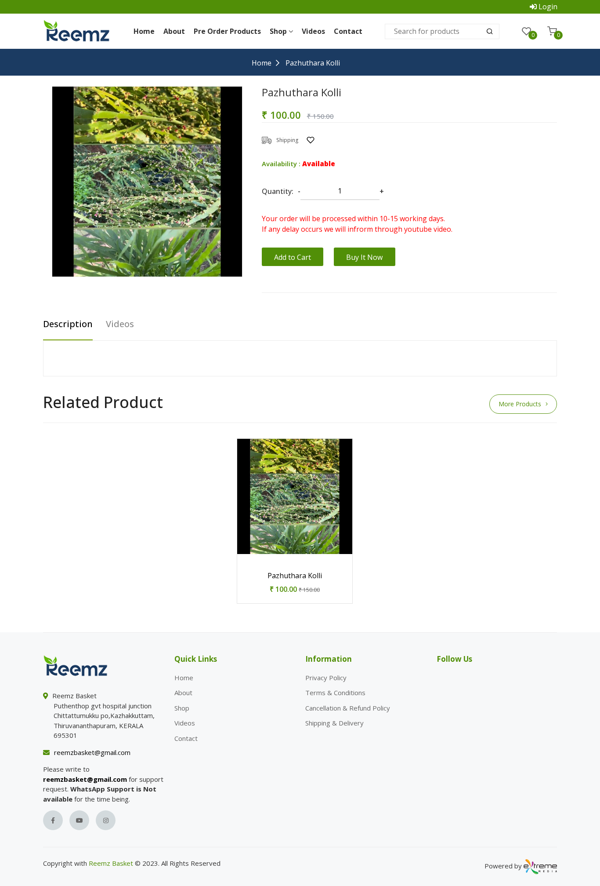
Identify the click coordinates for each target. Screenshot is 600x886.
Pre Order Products (227, 31)
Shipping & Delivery (334, 722)
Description (68, 324)
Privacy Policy (326, 677)
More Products (520, 404)
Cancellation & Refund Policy (347, 708)
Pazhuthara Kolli (294, 576)
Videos (313, 31)
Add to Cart (292, 257)
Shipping (287, 140)
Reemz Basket (111, 863)
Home (144, 31)
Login (548, 6)
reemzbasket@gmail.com (92, 752)
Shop (181, 708)
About (174, 31)
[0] (526, 31)
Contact (348, 31)
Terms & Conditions (335, 692)
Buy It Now (364, 257)
